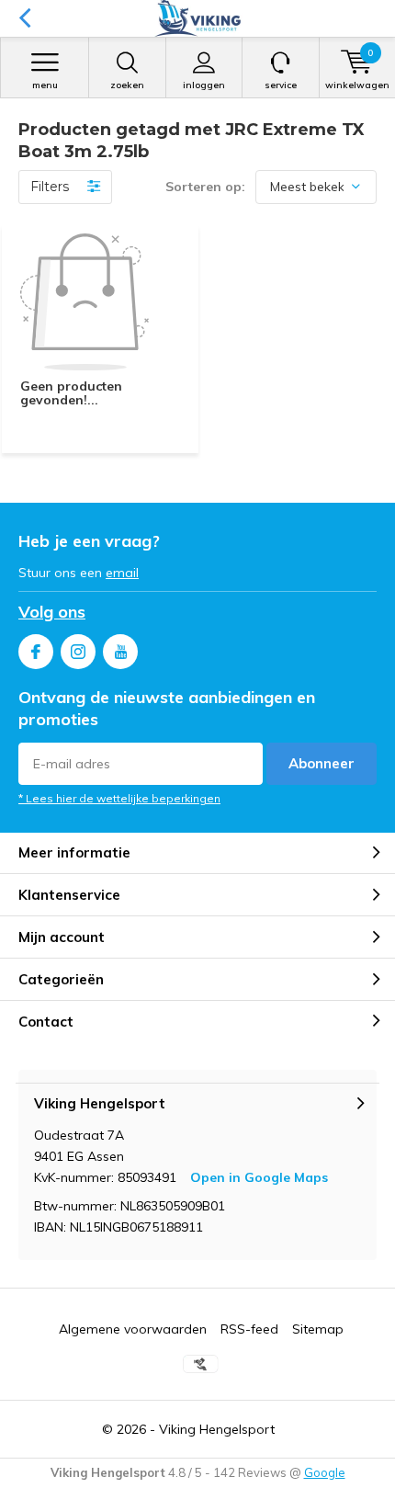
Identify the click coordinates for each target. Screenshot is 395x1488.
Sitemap (318, 1329)
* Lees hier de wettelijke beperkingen (119, 798)
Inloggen (204, 85)
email (122, 572)
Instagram (78, 651)
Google (324, 1472)
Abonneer (321, 763)
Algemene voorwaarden (133, 1329)
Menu (45, 85)
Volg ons (51, 611)
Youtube (120, 651)
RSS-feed (249, 1329)
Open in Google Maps (259, 1177)
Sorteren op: (205, 186)
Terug (24, 18)
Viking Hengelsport (217, 1429)
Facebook (35, 651)
